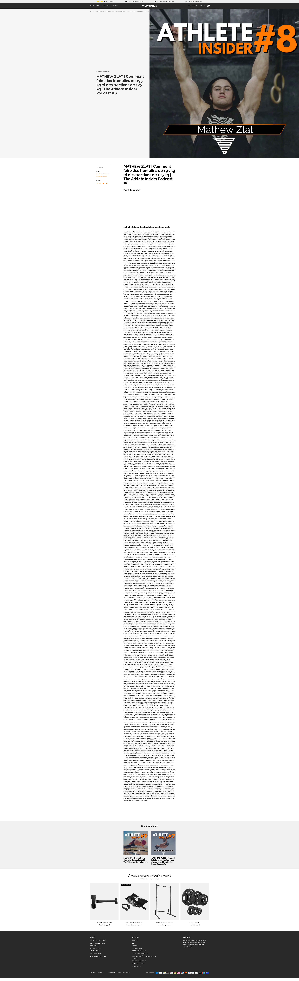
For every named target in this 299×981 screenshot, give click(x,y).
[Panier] (208, 6)
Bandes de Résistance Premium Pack (134, 922)
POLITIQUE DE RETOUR (139, 961)
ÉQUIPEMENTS (94, 6)
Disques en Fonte (194, 922)
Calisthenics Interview (103, 71)
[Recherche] (201, 6)
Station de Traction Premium (164, 922)
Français (100, 972)
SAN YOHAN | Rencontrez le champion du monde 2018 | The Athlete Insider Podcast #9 (135, 860)
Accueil (92, 11)
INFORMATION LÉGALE (139, 951)
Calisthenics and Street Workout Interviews (106, 11)
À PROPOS (115, 6)
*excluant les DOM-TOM (123, 972)
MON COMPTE (94, 945)
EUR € (93, 972)
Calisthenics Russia (101, 176)
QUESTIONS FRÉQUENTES (98, 940)
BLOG (133, 943)
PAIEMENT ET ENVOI (138, 963)
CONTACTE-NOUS (95, 948)
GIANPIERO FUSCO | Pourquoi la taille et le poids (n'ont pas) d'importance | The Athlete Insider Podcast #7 (163, 861)
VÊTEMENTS (105, 6)
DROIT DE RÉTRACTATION (98, 956)
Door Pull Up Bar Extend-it (104, 922)
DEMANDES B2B (137, 948)
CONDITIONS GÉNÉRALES (139, 953)
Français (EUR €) (192, 5)
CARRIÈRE (135, 945)
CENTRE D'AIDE (94, 951)
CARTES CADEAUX (95, 953)
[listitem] (103, 183)
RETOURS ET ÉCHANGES (97, 943)
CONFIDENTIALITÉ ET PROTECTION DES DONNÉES (144, 957)
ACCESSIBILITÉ (136, 966)
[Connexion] (204, 5)
